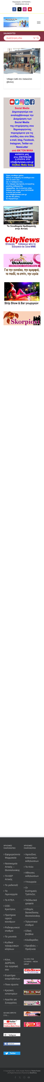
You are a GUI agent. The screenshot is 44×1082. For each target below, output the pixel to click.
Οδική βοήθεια (29, 932)
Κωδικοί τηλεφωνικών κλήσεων (12, 945)
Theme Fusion (35, 1071)
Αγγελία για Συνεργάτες (11, 1001)
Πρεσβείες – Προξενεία (31, 947)
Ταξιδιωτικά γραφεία (31, 902)
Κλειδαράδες (31, 940)
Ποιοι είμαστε (12, 984)
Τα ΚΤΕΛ (9, 900)
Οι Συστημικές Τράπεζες (31, 891)
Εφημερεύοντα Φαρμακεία (12, 856)
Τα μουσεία (11, 936)
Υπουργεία (30, 881)
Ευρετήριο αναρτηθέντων (12, 977)
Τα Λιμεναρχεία (11, 893)
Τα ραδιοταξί (11, 885)
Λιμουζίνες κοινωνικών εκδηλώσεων (32, 857)
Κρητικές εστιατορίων (11, 992)
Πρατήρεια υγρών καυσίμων (10, 918)
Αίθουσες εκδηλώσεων (32, 874)
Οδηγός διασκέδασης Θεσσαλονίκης (32, 912)
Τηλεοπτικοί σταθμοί (31, 923)
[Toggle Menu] (39, 22)
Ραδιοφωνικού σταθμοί (12, 929)
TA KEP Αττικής (9, 878)
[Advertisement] (22, 421)
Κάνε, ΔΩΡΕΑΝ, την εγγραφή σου (11, 964)
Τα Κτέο (29, 867)
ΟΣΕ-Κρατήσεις (10, 907)
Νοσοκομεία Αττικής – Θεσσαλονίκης (12, 866)
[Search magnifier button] (37, 38)
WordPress (33, 1073)
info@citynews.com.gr (22, 4)
